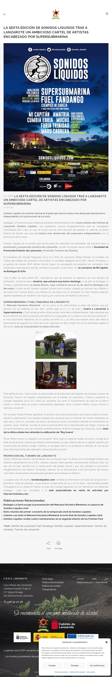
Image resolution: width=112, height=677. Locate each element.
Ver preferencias (97, 665)
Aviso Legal (90, 672)
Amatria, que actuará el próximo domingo (57, 281)
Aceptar (52, 665)
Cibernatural (101, 582)
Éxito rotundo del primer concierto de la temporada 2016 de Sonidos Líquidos (47, 512)
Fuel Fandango (44, 526)
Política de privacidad (53, 582)
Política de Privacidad (77, 672)
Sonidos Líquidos (64, 526)
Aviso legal (47, 579)
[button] (106, 642)
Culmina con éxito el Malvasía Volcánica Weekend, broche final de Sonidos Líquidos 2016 (53, 515)
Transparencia (49, 589)
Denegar (75, 665)
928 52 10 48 (15, 601)
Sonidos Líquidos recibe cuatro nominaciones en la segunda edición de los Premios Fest (53, 519)
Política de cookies (61, 672)
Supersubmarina (84, 526)
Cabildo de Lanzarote (23, 526)
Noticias (10, 207)
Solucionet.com (85, 582)
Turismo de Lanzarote (26, 529)
